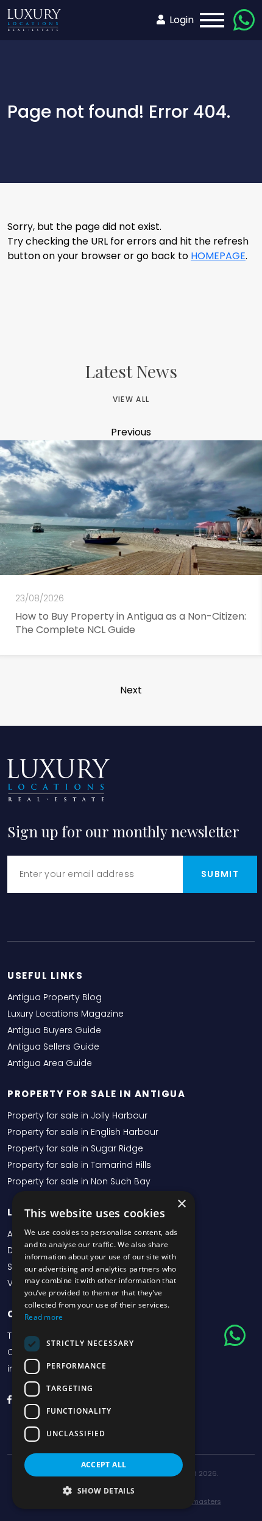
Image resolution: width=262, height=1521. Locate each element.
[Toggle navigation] (208, 20)
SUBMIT (220, 874)
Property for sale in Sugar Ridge (75, 1148)
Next (131, 690)
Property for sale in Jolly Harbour (77, 1115)
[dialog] (103, 1350)
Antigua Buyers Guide (54, 1030)
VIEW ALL (131, 399)
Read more (43, 1317)
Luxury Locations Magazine (65, 1013)
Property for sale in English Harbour (82, 1132)
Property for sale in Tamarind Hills (79, 1165)
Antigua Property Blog (54, 997)
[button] (103, 1490)
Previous (131, 432)
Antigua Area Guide (49, 1063)
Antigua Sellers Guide (53, 1046)
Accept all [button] (104, 1464)
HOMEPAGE (218, 256)
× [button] (181, 1204)
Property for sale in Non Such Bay (78, 1181)
